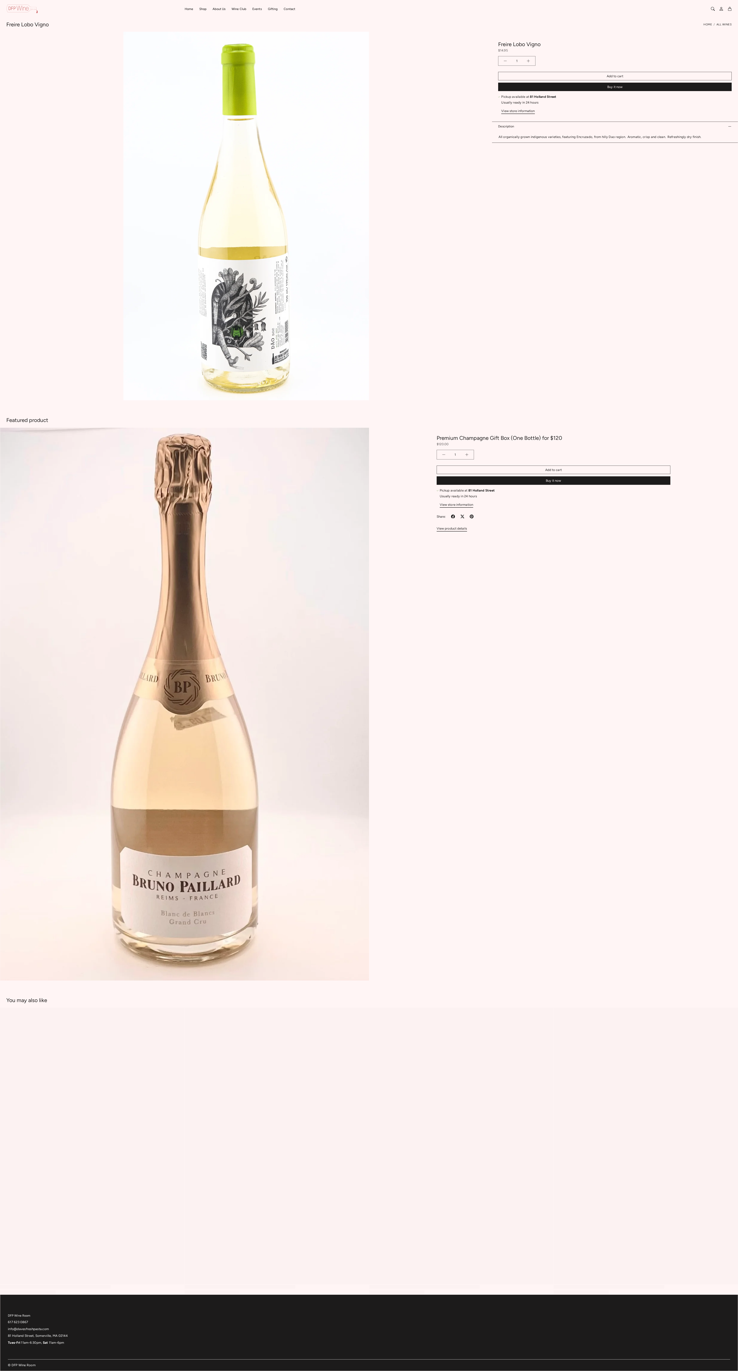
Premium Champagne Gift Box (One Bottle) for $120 (499, 438)
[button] (453, 516)
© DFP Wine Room (22, 1365)
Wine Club (239, 9)
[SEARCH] (713, 9)
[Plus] (528, 61)
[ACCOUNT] (721, 9)
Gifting (273, 9)
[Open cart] (730, 9)
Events (257, 9)
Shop (202, 9)
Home (189, 9)
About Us (219, 9)
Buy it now (614, 87)
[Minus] (505, 61)
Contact (289, 9)
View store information (518, 111)
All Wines (724, 24)
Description (506, 126)
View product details (452, 528)
